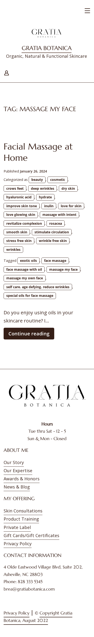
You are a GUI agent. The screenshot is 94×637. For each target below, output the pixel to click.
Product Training (21, 519)
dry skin (68, 188)
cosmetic (57, 179)
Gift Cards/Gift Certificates (31, 535)
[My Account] (6, 72)
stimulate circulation (51, 232)
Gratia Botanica (47, 48)
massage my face (63, 269)
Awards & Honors (22, 479)
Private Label (17, 527)
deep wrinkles (42, 188)
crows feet (15, 188)
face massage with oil (24, 269)
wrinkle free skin (53, 240)
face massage (55, 260)
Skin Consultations (23, 511)
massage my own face (24, 278)
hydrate (45, 197)
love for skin (71, 206)
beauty (37, 179)
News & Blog (17, 487)
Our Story (14, 462)
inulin (49, 206)
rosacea (55, 223)
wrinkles (13, 249)
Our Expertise (18, 470)
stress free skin (19, 240)
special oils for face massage (29, 295)
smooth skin (16, 232)
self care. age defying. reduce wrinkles (37, 287)
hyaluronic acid (19, 197)
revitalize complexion (24, 223)
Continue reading (31, 334)
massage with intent (59, 214)
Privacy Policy (18, 543)
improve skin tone (21, 206)
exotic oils (28, 260)
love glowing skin (20, 214)
